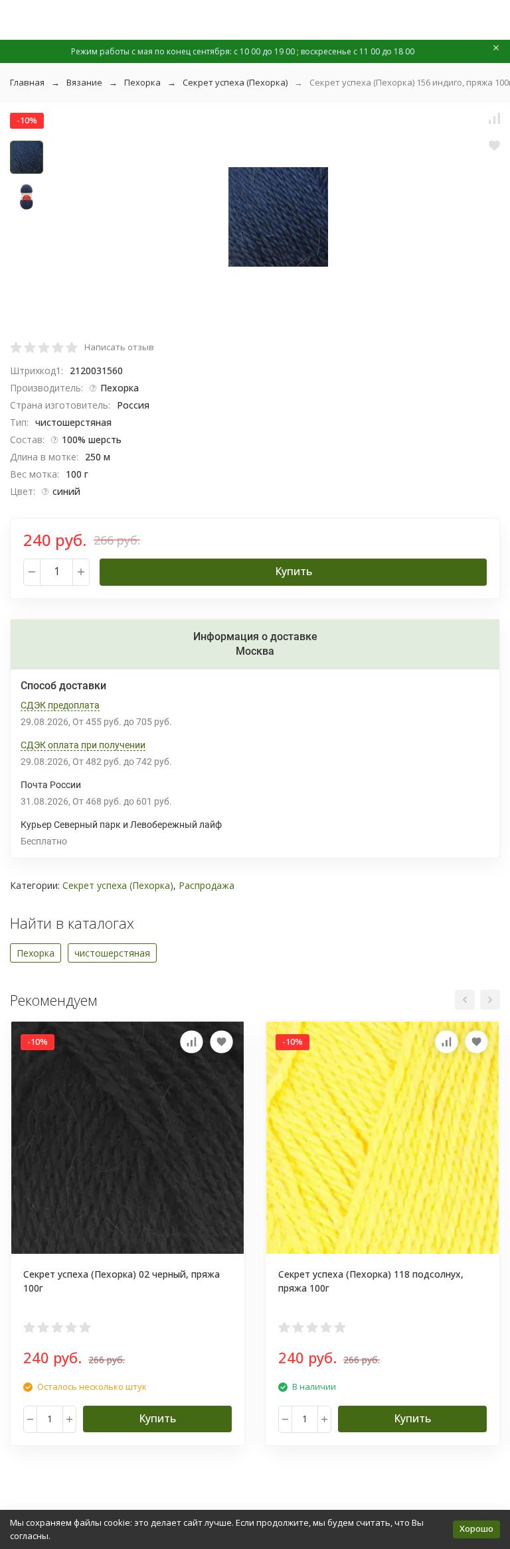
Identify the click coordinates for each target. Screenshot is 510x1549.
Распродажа (206, 885)
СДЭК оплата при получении (83, 745)
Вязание (84, 82)
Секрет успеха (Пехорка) (235, 82)
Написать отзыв (119, 347)
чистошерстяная (112, 953)
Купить (293, 571)
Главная (27, 82)
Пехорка (142, 82)
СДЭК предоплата (60, 705)
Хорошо (476, 1528)
